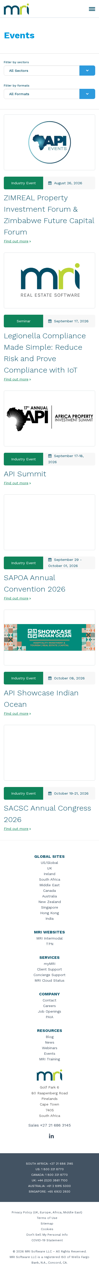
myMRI (49, 964)
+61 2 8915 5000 (58, 1186)
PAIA (49, 1017)
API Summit (25, 473)
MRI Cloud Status (49, 980)
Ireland (49, 874)
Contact (49, 1000)
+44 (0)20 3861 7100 (53, 1180)
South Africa (49, 879)
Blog (50, 1037)
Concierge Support (49, 975)
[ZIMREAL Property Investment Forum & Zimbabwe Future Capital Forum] (49, 142)
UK (49, 868)
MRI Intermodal (49, 938)
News (49, 1042)
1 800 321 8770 (52, 1169)
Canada (49, 891)
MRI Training (49, 1059)
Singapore (49, 907)
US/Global (49, 863)
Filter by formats (16, 85)
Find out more (16, 241)
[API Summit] (49, 418)
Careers (49, 1006)
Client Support (49, 969)
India (49, 918)
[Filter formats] (87, 94)
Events (49, 1053)
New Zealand (49, 902)
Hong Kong (49, 913)
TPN (49, 944)
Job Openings (49, 1011)
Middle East (49, 885)
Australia (49, 896)
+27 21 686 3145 (55, 1125)
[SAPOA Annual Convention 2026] (49, 522)
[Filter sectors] (87, 70)
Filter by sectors (16, 62)
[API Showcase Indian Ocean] (49, 637)
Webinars (49, 1048)
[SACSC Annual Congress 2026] (49, 753)
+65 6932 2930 (58, 1191)
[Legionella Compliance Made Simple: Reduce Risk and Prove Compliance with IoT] (49, 280)
